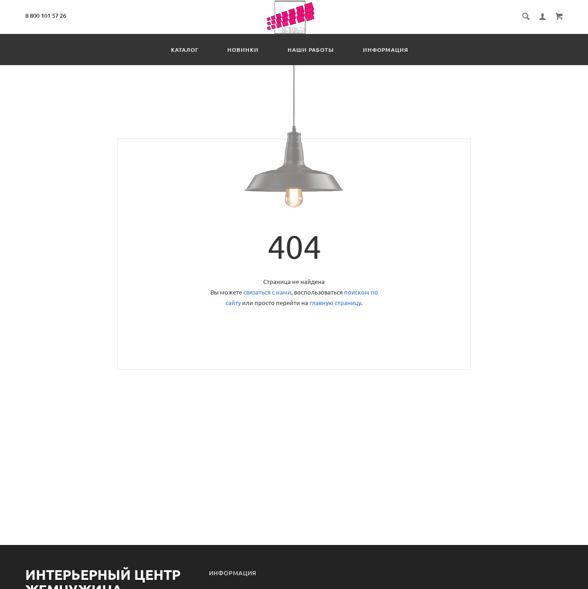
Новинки (243, 50)
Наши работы (311, 50)
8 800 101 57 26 (45, 15)
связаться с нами (267, 292)
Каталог (184, 50)
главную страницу (335, 303)
